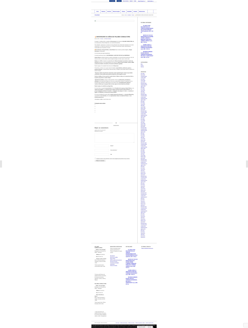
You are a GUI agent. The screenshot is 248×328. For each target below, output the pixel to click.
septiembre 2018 (144, 180)
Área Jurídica (112, 258)
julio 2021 (142, 133)
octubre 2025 (143, 77)
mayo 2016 (143, 216)
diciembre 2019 (143, 159)
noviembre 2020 (144, 144)
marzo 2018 (143, 188)
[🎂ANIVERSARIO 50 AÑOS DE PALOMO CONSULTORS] (114, 27)
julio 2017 (142, 198)
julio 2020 (142, 149)
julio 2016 (142, 213)
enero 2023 (143, 109)
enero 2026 (143, 75)
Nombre (112, 145)
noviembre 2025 (144, 76)
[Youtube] (150, 6)
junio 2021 (143, 134)
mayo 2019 (143, 169)
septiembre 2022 (144, 115)
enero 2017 (143, 205)
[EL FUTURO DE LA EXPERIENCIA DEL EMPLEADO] (247, 164)
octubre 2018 (143, 179)
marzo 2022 (143, 123)
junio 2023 (143, 102)
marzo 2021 (143, 138)
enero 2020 (143, 158)
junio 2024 (143, 88)
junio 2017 (143, 199)
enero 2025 (143, 82)
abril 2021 (142, 137)
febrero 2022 (143, 125)
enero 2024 (143, 93)
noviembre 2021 (144, 129)
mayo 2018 (143, 186)
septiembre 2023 (144, 98)
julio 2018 (142, 183)
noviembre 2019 (144, 161)
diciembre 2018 (143, 176)
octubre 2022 (143, 113)
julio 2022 (142, 118)
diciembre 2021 (143, 127)
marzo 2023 (143, 106)
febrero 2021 (143, 140)
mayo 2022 (143, 120)
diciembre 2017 (143, 192)
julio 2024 (142, 87)
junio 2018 (143, 184)
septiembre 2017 (144, 197)
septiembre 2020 (144, 147)
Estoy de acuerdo (141, 326)
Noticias (142, 66)
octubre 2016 (143, 209)
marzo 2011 (143, 237)
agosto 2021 (143, 131)
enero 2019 (143, 174)
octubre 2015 (143, 226)
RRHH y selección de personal (116, 260)
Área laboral (112, 255)
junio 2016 (143, 215)
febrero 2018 (143, 190)
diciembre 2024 (143, 83)
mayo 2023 (143, 104)
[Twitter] (145, 6)
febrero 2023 (143, 108)
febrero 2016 (143, 220)
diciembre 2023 (143, 94)
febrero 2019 (143, 173)
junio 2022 (143, 119)
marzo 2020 (143, 155)
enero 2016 (143, 222)
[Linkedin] (147, 6)
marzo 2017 (143, 202)
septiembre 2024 (144, 84)
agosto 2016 (143, 212)
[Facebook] (149, 6)
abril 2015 (142, 234)
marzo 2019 (143, 172)
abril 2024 (142, 91)
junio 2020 (143, 151)
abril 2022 (142, 122)
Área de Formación (113, 261)
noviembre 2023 (144, 95)
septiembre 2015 (144, 227)
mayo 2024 (143, 90)
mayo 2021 (143, 136)
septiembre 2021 (144, 130)
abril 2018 (142, 187)
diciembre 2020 (143, 143)
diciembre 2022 (143, 111)
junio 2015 (143, 231)
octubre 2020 (143, 145)
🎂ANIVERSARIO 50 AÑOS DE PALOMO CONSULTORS (112, 37)
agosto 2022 (143, 116)
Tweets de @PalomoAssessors (147, 248)
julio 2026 (142, 73)
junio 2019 (143, 168)
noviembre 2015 (144, 224)
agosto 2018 (143, 181)
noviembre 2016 (144, 208)
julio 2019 (142, 166)
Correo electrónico (113, 150)
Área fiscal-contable (114, 257)
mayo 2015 (143, 233)
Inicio (126, 14)
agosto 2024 (143, 86)
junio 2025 (143, 79)
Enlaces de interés (113, 265)
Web (111, 154)
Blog (141, 64)
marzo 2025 (143, 80)
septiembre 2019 (144, 163)
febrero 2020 (143, 156)
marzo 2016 (143, 219)
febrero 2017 (143, 204)
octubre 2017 (143, 195)
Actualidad (97, 15)
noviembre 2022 (144, 112)
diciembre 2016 (143, 206)
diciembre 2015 (143, 223)
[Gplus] (152, 6)
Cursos (133, 14)
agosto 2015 (143, 229)
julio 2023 (142, 101)
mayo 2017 (143, 201)
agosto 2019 (143, 165)
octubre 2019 (143, 162)
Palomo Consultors (108, 38)
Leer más (149, 326)
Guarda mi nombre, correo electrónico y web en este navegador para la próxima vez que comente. (113, 158)
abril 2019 (142, 170)
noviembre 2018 (144, 177)
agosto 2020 (143, 148)
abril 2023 (142, 105)
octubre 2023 (143, 97)
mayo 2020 (143, 152)
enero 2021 (143, 141)
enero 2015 (143, 235)
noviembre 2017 (144, 194)
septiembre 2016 (144, 211)
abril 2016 (142, 217)
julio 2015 (142, 230)
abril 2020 (142, 154)
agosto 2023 (143, 99)
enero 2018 (143, 191)
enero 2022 (143, 126)
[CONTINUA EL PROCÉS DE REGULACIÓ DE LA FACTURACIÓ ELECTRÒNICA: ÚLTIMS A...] (1, 164)
